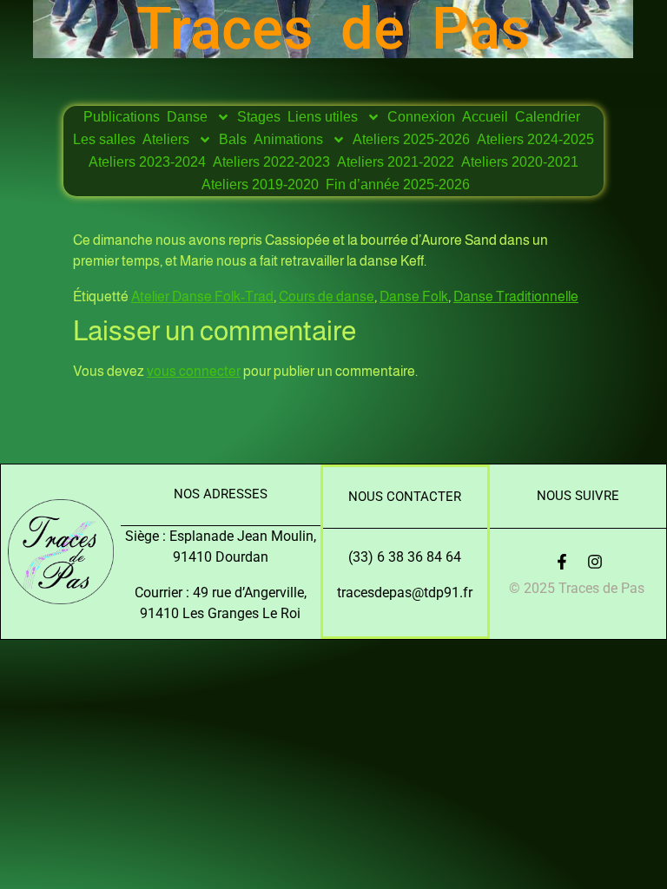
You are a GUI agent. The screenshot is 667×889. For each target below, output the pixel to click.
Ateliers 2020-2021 (519, 162)
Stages (259, 116)
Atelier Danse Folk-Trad (202, 296)
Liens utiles (322, 116)
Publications (121, 116)
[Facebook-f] (562, 562)
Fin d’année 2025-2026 (398, 184)
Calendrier (547, 116)
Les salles (104, 139)
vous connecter (194, 371)
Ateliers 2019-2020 (260, 184)
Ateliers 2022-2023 (271, 162)
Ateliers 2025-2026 (411, 139)
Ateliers (165, 139)
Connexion (421, 116)
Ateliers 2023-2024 (147, 162)
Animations (288, 139)
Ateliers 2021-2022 (395, 162)
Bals (233, 139)
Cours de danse (326, 296)
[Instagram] (595, 562)
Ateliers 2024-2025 (535, 139)
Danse (187, 116)
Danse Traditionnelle (515, 296)
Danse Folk (414, 296)
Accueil (485, 116)
